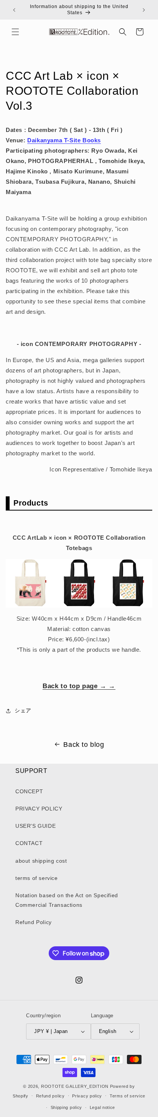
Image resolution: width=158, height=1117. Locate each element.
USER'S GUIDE (35, 826)
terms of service (36, 878)
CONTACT (29, 843)
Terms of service (127, 1096)
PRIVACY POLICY (38, 809)
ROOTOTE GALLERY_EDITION (75, 1086)
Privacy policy (87, 1096)
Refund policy (50, 1096)
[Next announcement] (143, 10)
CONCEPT (29, 791)
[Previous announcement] (14, 10)
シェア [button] (23, 710)
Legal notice (102, 1107)
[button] (15, 31)
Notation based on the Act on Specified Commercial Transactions (66, 900)
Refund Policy (33, 922)
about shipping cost (41, 861)
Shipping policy (66, 1107)
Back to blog (83, 744)
